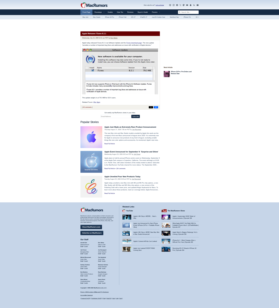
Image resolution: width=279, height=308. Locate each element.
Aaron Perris (101, 279)
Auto (114, 298)
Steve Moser (83, 279)
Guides (110, 12)
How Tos (120, 12)
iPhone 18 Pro (109, 17)
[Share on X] (151, 107)
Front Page (86, 12)
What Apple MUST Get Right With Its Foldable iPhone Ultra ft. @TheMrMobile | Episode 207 (186, 225)
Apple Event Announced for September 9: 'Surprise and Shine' (131, 152)
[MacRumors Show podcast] (170, 5)
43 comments (87, 107)
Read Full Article (109, 144)
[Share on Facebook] (156, 107)
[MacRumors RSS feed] (194, 5)
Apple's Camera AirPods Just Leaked (145, 241)
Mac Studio (96, 17)
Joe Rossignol (136, 129)
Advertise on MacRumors (92, 233)
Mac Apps (96, 102)
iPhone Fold (122, 17)
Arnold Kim (83, 242)
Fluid (104, 298)
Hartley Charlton (85, 264)
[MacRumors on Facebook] (177, 5)
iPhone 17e (187, 17)
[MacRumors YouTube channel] (187, 5)
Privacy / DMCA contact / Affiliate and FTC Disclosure (94, 292)
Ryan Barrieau (102, 272)
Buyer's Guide (143, 12)
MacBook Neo (174, 17)
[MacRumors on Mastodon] (184, 5)
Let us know (160, 5)
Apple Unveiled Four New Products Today (122, 177)
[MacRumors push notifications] (191, 5)
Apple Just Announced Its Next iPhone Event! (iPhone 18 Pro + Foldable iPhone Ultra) (146, 225)
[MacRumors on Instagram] (174, 5)
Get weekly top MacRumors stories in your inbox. (120, 112)
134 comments (121, 168)
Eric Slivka (114, 38)
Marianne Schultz (103, 264)
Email (81, 246)
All (197, 17)
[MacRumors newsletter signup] (197, 5)
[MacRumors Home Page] (94, 5)
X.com (86, 246)
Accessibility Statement (86, 295)
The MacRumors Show (176, 211)
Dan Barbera (84, 272)
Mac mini (85, 17)
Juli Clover (137, 154)
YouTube (129, 211)
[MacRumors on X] (180, 5)
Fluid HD (108, 298)
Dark (120, 298)
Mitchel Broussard (85, 257)
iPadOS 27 (143, 17)
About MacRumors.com (91, 227)
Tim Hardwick (102, 257)
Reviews (130, 12)
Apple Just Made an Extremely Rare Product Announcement (130, 127)
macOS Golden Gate (158, 17)
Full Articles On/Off (96, 298)
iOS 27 (133, 17)
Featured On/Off (85, 298)
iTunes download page (134, 43)
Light (117, 298)
